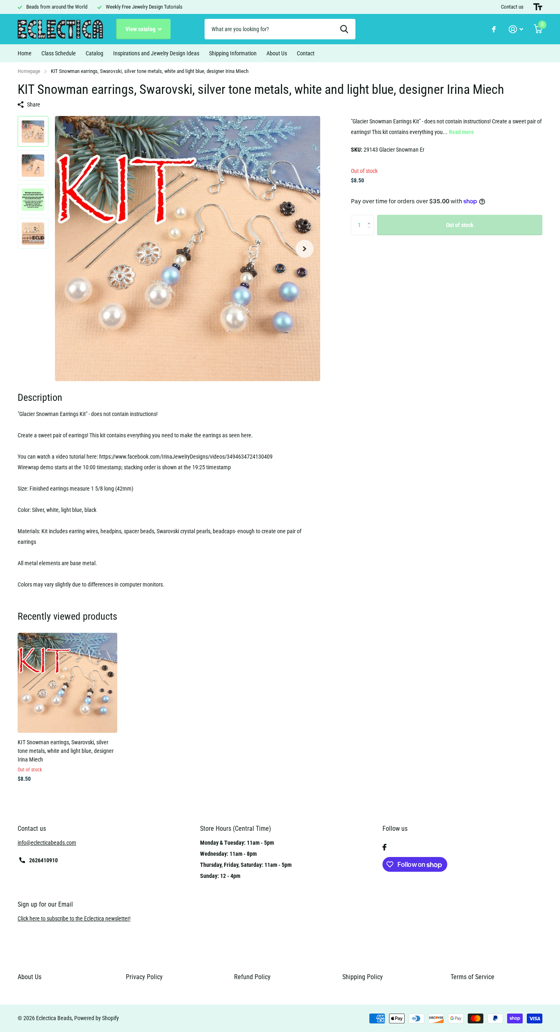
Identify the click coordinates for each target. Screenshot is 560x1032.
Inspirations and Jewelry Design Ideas (156, 53)
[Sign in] (516, 29)
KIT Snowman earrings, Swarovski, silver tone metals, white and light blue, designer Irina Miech (66, 751)
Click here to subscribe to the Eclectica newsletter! (74, 918)
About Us (276, 53)
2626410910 (43, 860)
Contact (305, 53)
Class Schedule (58, 53)
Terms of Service (472, 977)
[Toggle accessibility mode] (537, 7)
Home (25, 53)
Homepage (29, 71)
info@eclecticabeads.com (47, 842)
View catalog (141, 29)
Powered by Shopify (96, 1018)
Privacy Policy (144, 977)
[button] (305, 248)
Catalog (94, 53)
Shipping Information (233, 53)
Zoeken (344, 29)
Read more (461, 132)
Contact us (512, 7)
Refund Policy (252, 977)
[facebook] (384, 847)
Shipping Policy (362, 977)
